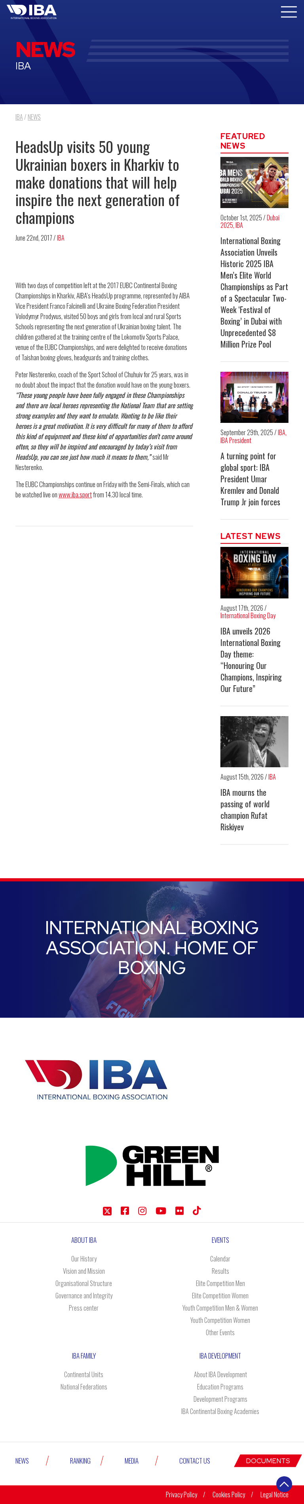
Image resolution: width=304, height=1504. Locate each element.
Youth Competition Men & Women (220, 1308)
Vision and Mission (84, 1271)
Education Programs (220, 1386)
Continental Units (83, 1374)
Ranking (80, 1461)
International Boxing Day (248, 615)
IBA (61, 238)
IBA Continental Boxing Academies (220, 1411)
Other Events (220, 1332)
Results (220, 1271)
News (22, 1461)
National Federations (84, 1386)
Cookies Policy (229, 1494)
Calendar (220, 1258)
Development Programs (220, 1399)
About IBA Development (220, 1374)
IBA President (235, 440)
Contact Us (194, 1461)
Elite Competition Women (220, 1295)
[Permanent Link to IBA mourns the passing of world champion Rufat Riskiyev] (254, 741)
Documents (268, 1460)
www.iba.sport (75, 494)
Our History (84, 1258)
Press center (84, 1308)
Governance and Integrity (83, 1295)
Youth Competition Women (220, 1320)
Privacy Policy (181, 1494)
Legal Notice (274, 1494)
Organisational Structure (83, 1283)
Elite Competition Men (220, 1283)
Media (132, 1461)
